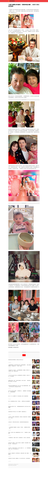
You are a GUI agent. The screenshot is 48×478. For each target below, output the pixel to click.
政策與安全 (11, 465)
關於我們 (9, 465)
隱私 (14, 465)
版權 (15, 465)
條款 (13, 465)
